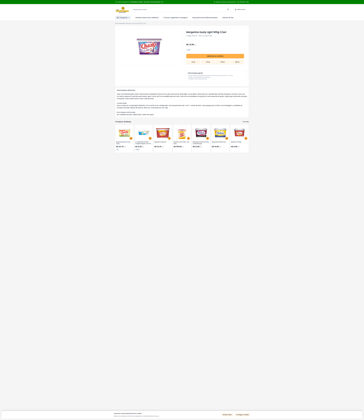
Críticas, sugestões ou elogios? (175, 18)
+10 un (222, 62)
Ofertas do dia (227, 18)
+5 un (208, 62)
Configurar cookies (242, 415)
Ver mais (246, 122)
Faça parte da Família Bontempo (205, 18)
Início (116, 23)
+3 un (193, 62)
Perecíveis (122, 23)
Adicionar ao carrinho (215, 56)
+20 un (237, 62)
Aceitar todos (227, 415)
